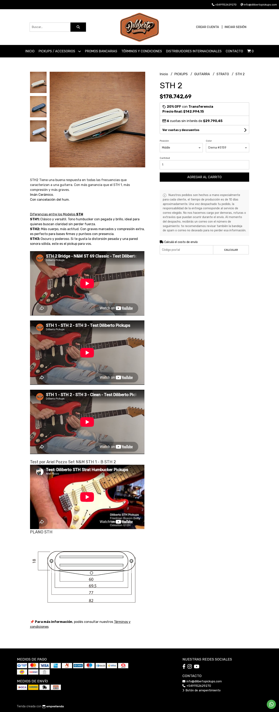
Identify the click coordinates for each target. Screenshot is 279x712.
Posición (164, 141)
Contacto (234, 51)
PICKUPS (181, 74)
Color (209, 141)
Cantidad (165, 158)
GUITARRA (202, 74)
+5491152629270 (198, 686)
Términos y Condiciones (141, 51)
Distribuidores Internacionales (194, 51)
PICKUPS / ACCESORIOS (57, 51)
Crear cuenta (207, 27)
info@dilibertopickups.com (204, 681)
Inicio (30, 51)
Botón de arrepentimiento (203, 690)
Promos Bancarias (101, 51)
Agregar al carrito (204, 177)
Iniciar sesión (235, 27)
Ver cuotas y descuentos (180, 130)
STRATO (223, 74)
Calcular (231, 249)
